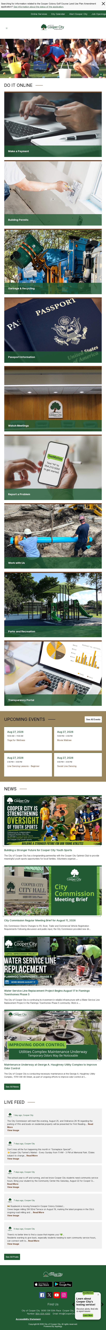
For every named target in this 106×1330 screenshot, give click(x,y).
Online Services (39, 14)
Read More (32, 1155)
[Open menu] (6, 28)
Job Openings (99, 14)
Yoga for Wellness (16, 740)
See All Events (93, 719)
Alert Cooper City (78, 14)
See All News (12, 1086)
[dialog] (53, 124)
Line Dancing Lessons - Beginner (24, 766)
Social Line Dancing (67, 766)
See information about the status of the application (38, 6)
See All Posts (12, 1257)
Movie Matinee (65, 740)
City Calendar (58, 14)
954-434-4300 (43, 1313)
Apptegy (58, 1326)
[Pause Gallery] (101, 74)
